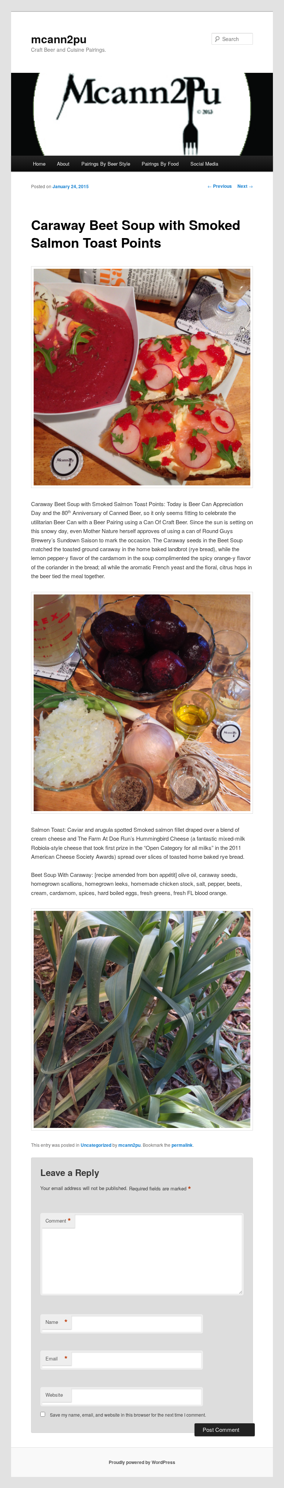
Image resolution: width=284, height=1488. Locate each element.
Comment (58, 1221)
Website (54, 1394)
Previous (219, 186)
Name (56, 1322)
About (63, 163)
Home (39, 163)
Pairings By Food (160, 163)
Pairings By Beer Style (105, 163)
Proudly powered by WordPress (142, 1462)
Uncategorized (96, 1145)
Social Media (204, 163)
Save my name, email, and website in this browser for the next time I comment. (128, 1414)
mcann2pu (59, 39)
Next (245, 186)
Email (56, 1359)
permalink (182, 1145)
